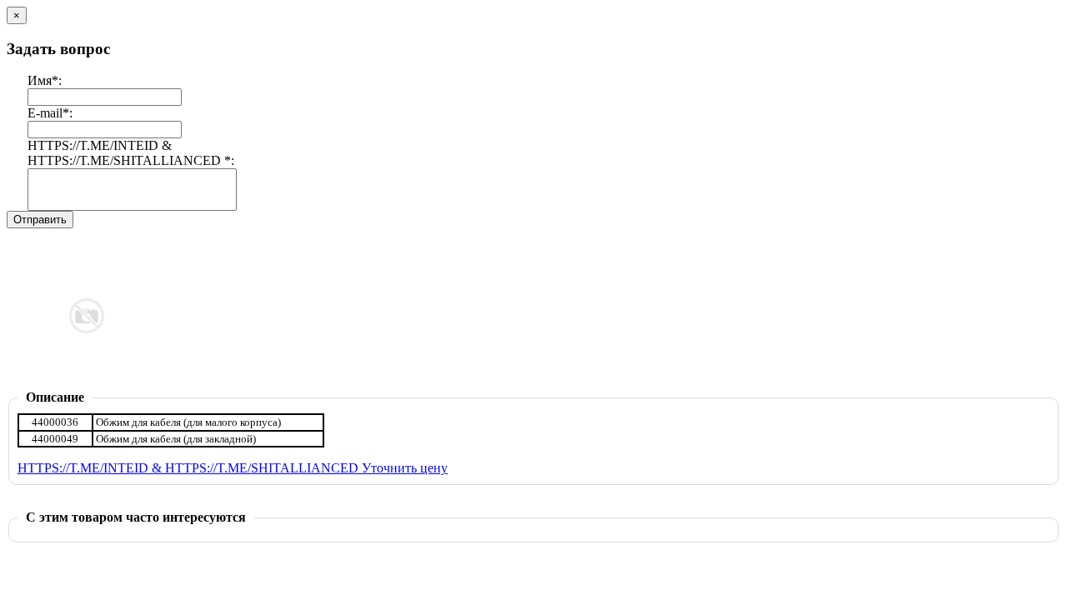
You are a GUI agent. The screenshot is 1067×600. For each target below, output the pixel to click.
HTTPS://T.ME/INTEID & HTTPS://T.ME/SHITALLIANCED (190, 468)
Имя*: (45, 80)
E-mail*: (50, 113)
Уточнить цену (405, 468)
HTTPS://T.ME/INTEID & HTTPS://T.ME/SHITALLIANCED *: (131, 153)
